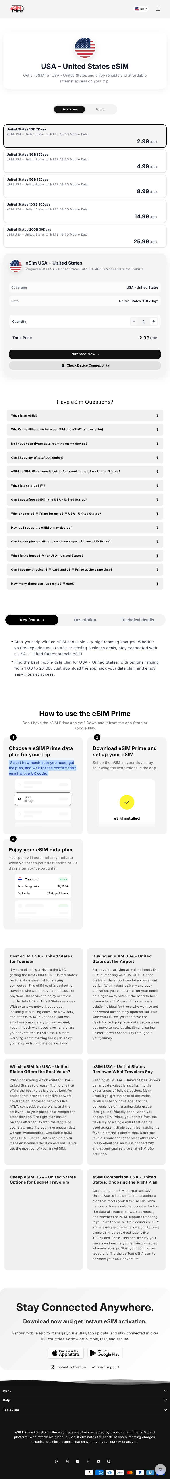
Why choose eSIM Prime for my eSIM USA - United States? (56, 513)
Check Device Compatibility (85, 365)
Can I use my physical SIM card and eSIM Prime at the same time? (61, 569)
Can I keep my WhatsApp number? (37, 457)
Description (85, 620)
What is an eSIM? (24, 415)
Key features (32, 620)
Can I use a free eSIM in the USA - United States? (49, 499)
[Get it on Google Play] (105, 1353)
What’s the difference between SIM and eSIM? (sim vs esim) (57, 429)
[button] (158, 9)
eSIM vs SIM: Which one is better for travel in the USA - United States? (65, 471)
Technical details (138, 620)
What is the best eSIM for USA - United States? (47, 555)
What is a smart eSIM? (28, 485)
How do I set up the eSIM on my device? (41, 527)
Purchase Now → (85, 354)
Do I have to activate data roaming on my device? (49, 443)
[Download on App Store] (65, 1353)
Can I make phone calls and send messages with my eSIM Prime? (61, 541)
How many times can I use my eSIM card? (43, 583)
